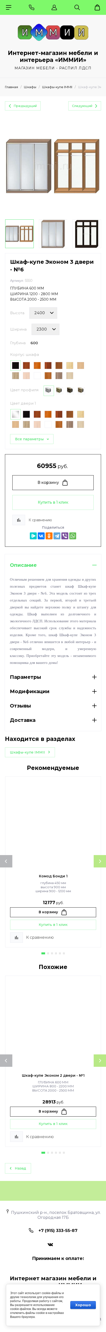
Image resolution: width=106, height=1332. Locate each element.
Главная (11, 87)
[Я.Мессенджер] (33, 535)
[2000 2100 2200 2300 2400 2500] (43, 313)
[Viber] (64, 535)
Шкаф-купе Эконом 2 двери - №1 (53, 1075)
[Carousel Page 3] (52, 953)
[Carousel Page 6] (64, 953)
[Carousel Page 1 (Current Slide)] (43, 953)
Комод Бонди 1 (53, 876)
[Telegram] (56, 535)
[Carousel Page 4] (56, 953)
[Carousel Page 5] (60, 953)
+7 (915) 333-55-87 (57, 1230)
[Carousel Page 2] (48, 953)
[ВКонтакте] (41, 535)
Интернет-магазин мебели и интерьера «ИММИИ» (53, 56)
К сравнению (40, 520)
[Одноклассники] (49, 535)
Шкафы (30, 87)
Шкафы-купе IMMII (57, 87)
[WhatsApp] (72, 535)
